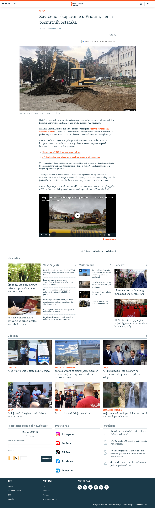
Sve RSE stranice (14, 491)
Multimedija (86, 265)
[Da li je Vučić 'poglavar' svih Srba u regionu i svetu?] (30, 395)
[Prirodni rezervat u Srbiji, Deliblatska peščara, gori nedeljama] (84, 284)
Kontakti (11, 499)
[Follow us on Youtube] (90, 487)
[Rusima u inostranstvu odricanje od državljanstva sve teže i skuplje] (24, 305)
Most (10, 410)
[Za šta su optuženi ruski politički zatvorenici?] (84, 303)
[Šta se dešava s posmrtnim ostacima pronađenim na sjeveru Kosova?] (24, 273)
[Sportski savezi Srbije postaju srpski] (77, 395)
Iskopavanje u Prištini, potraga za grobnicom (61, 152)
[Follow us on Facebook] (80, 487)
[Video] (148, 3)
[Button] (111, 35)
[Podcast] (141, 3)
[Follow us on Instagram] (96, 487)
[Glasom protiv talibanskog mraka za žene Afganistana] (130, 278)
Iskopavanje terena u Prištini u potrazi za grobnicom (65, 197)
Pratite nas (46, 459)
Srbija (105, 368)
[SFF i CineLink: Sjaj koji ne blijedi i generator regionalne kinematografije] (130, 308)
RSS (9, 495)
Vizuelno (46, 491)
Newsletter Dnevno (50, 499)
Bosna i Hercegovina (65, 368)
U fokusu (13, 336)
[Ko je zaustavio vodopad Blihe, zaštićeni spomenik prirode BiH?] (125, 395)
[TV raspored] (106, 487)
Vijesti (42, 11)
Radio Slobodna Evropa (55, 200)
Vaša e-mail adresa (16, 441)
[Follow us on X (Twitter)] (85, 487)
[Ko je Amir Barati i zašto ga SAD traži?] (30, 352)
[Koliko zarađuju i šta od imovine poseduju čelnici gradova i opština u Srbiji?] (125, 352)
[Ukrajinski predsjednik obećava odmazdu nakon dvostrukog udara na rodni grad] (84, 272)
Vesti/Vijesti (51, 265)
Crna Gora (13, 368)
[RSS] (101, 487)
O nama (11, 486)
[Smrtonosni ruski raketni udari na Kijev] (84, 294)
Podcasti (119, 265)
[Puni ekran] (113, 235)
